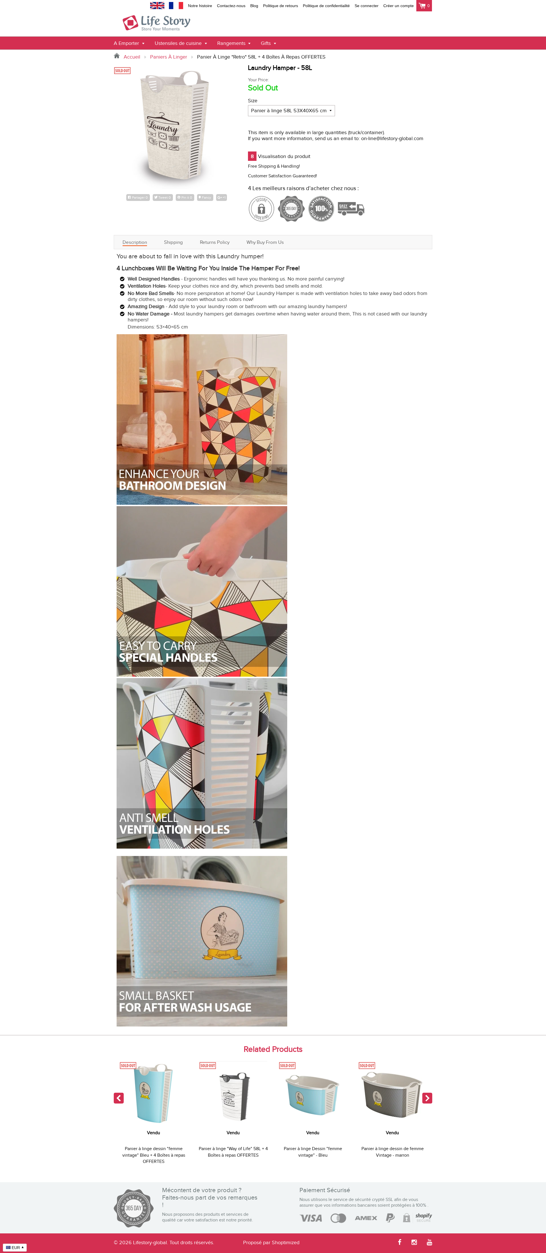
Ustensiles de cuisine (179, 43)
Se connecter (367, 5)
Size (252, 101)
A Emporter (127, 43)
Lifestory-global (150, 1243)
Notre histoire (200, 5)
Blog (254, 5)
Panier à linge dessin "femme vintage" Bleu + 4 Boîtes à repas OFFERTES (153, 1155)
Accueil (131, 57)
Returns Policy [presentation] (214, 242)
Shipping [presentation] (173, 242)
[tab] (135, 242)
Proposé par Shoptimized (271, 1243)
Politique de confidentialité (326, 5)
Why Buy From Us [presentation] (265, 242)
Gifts (266, 43)
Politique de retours (280, 5)
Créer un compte (398, 5)
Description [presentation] (135, 242)
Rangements (232, 43)
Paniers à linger (168, 57)
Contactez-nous (231, 5)
